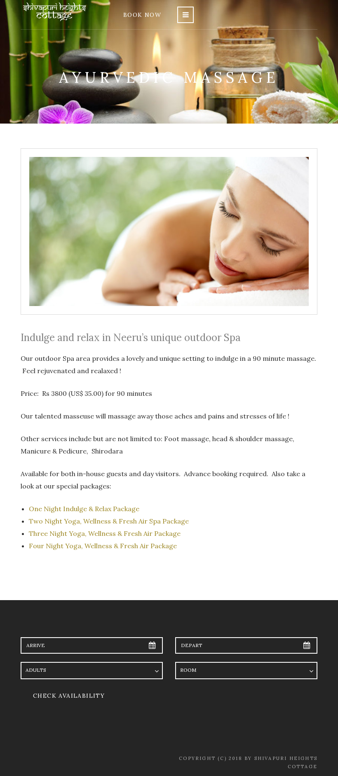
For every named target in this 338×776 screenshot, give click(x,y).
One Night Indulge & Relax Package (85, 509)
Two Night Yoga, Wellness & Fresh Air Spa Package (109, 521)
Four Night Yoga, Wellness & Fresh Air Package (103, 546)
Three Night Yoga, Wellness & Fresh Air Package (105, 533)
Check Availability (69, 695)
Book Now (142, 15)
